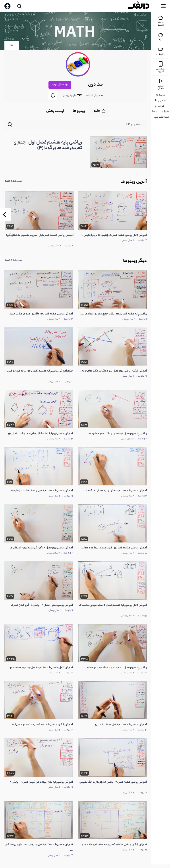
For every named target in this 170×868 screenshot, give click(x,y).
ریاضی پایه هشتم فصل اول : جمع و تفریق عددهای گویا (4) (48, 145)
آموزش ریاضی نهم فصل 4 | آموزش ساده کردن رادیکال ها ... (40, 548)
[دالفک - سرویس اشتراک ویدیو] (142, 6)
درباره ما (160, 95)
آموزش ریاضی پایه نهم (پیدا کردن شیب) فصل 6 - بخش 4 (41, 782)
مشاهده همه (13, 181)
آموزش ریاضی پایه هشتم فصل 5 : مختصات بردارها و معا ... (40, 491)
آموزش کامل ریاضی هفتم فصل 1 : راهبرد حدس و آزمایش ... (114, 235)
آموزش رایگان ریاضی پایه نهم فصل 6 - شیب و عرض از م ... (41, 724)
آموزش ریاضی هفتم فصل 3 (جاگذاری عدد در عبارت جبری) (41, 314)
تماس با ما (160, 100)
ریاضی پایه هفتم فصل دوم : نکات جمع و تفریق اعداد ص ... (113, 314)
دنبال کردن (58, 84)
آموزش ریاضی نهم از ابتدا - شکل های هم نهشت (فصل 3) (40, 433)
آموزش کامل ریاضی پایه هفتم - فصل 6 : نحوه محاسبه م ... (40, 667)
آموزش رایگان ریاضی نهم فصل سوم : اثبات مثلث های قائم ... (113, 371)
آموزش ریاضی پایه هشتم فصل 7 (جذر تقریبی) (121, 724)
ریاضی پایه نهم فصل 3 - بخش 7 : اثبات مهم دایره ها (118, 433)
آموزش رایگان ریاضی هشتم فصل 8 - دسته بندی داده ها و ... (113, 844)
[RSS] (12, 46)
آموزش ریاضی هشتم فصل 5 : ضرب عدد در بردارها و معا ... (114, 548)
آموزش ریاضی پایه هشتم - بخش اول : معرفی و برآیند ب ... (114, 491)
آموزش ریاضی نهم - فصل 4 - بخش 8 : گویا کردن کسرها (42, 605)
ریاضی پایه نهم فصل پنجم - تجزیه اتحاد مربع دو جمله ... (115, 667)
